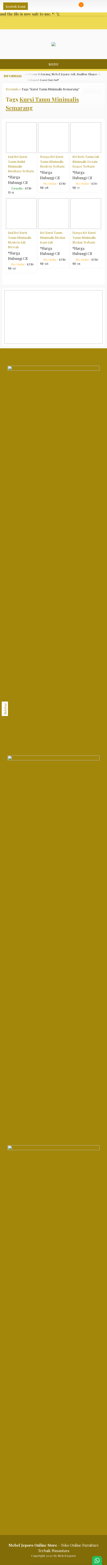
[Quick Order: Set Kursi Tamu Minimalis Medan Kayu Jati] (66, 225)
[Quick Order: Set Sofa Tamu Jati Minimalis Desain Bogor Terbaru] (98, 149)
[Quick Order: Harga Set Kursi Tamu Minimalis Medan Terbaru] (98, 225)
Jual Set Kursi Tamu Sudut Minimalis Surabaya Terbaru (21, 163)
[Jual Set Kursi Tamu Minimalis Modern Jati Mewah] (21, 213)
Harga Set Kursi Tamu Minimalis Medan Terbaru (84, 237)
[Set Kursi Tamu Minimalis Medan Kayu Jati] (53, 213)
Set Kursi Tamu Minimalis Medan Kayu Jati (52, 237)
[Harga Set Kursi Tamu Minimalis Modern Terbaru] (53, 137)
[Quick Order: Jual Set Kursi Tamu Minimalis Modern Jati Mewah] (34, 225)
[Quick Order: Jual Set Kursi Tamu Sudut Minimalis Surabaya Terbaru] (34, 149)
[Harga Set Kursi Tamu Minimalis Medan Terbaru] (85, 213)
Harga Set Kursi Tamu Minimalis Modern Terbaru (52, 161)
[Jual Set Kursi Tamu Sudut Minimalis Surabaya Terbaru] (21, 137)
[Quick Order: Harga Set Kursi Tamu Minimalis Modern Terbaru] (66, 149)
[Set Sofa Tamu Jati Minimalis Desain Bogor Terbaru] (85, 137)
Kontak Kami (15, 6)
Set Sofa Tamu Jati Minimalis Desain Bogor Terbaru (85, 161)
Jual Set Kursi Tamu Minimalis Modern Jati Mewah (19, 239)
